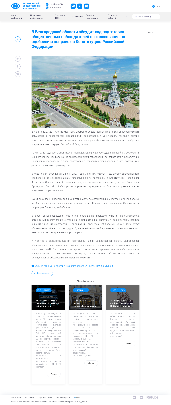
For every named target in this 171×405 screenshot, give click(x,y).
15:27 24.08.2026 (43, 290)
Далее (54, 374)
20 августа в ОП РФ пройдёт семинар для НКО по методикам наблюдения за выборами (121, 303)
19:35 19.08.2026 (118, 290)
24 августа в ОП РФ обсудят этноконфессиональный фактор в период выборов (86, 303)
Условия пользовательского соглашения (29, 402)
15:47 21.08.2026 (81, 290)
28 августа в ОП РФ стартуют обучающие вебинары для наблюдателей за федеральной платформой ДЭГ (47, 303)
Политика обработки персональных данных (68, 402)
